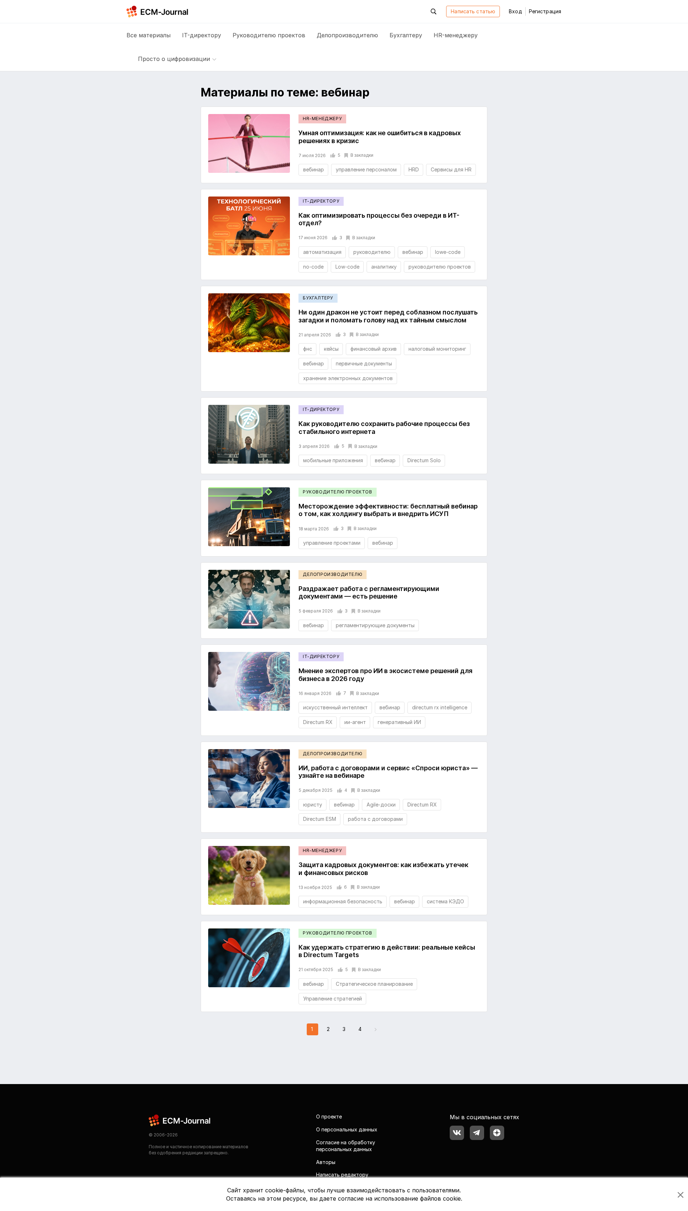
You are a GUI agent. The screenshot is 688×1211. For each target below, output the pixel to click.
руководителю (372, 252)
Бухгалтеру (406, 35)
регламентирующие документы (375, 625)
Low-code (347, 267)
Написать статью (473, 11)
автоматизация (322, 252)
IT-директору (201, 35)
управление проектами (331, 543)
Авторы (325, 1162)
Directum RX (318, 722)
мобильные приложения (333, 460)
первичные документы (364, 363)
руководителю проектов (439, 267)
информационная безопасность (342, 901)
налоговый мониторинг (437, 349)
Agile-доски (381, 804)
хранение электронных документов (348, 378)
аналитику (384, 267)
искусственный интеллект (335, 707)
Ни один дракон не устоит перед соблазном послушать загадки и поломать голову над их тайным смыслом (388, 316)
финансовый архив (373, 349)
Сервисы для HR (451, 169)
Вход (515, 11)
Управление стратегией (332, 998)
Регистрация (545, 11)
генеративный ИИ (399, 722)
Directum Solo (424, 460)
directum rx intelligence (439, 707)
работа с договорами (375, 819)
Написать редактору (342, 1175)
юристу (312, 804)
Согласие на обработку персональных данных (345, 1146)
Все (148, 35)
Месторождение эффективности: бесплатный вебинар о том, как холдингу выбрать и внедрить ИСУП (388, 510)
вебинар (313, 169)
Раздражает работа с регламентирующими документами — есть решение (368, 592)
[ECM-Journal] (180, 1120)
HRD (413, 169)
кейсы (331, 349)
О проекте (329, 1116)
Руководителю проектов (269, 35)
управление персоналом (366, 169)
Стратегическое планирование (374, 984)
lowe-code (447, 252)
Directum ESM (319, 819)
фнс (307, 349)
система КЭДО (445, 901)
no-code (313, 267)
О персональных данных (346, 1129)
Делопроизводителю (347, 35)
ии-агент (355, 722)
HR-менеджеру (456, 35)
